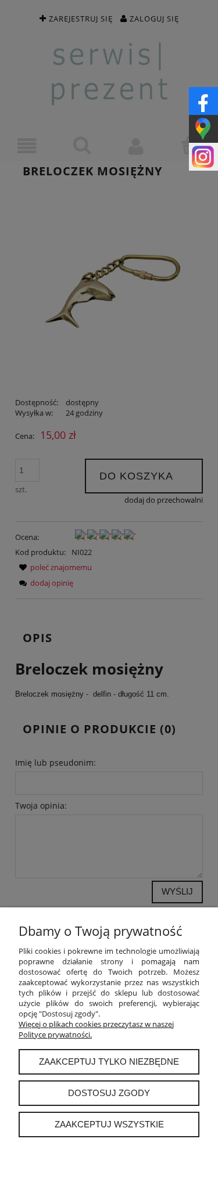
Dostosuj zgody (109, 1093)
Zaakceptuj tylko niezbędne (109, 1061)
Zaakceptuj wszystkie (109, 1124)
